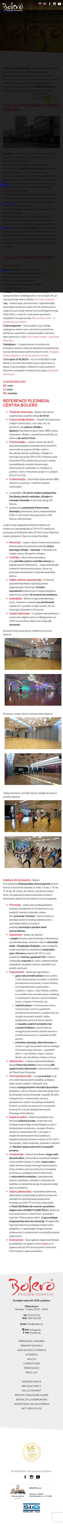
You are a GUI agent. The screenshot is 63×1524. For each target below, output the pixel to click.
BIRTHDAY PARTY (31, 1386)
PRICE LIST (32, 1372)
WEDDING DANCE (31, 1381)
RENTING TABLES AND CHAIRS (31, 1395)
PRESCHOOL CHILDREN (32, 1341)
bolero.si (46, 1243)
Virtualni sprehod (44, 299)
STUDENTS (31, 1354)
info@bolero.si (35, 1324)
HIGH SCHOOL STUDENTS (31, 1350)
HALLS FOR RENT (31, 1390)
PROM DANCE (31, 1368)
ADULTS (31, 1359)
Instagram (35, 1329)
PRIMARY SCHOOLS (32, 1345)
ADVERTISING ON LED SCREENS (31, 1404)
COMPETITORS (31, 1363)
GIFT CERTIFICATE (31, 1408)
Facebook (35, 1332)
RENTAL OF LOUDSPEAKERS (31, 1399)
